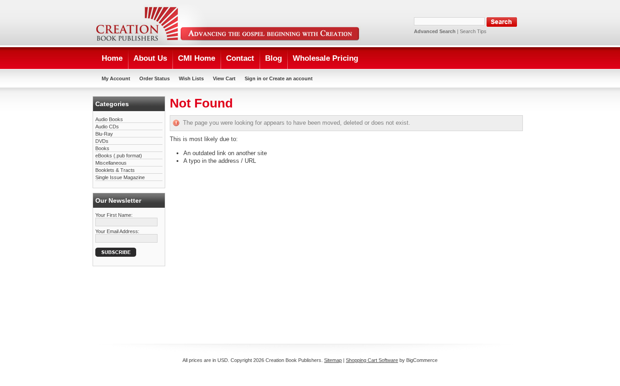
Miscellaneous (111, 163)
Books (102, 148)
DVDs (101, 141)
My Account (116, 78)
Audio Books (109, 119)
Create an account (291, 78)
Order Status (154, 78)
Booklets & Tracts (115, 170)
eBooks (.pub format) (118, 155)
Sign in (253, 78)
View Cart (224, 78)
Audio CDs (107, 126)
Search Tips (473, 31)
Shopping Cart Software (372, 360)
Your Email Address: (117, 231)
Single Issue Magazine (120, 177)
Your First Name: (114, 215)
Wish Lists (191, 78)
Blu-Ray (104, 134)
